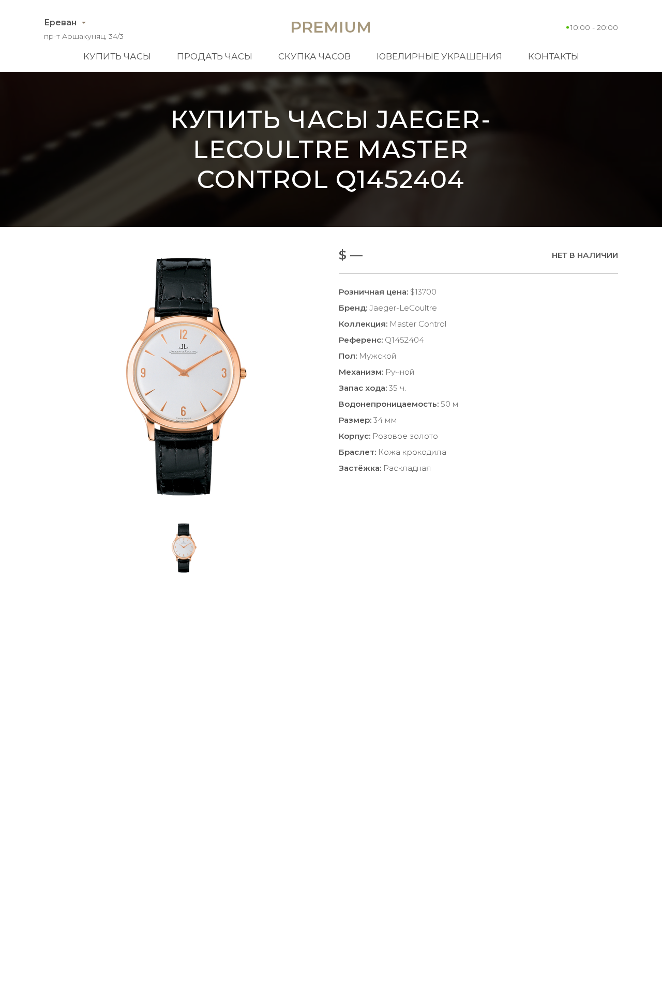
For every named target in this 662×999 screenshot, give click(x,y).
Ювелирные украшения (439, 56)
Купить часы (117, 56)
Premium (330, 27)
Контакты (553, 56)
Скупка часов (314, 56)
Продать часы (214, 56)
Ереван (60, 22)
